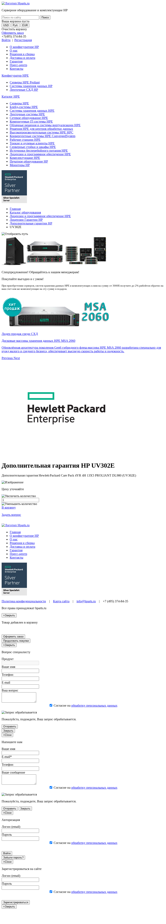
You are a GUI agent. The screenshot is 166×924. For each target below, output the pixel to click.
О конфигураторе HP (24, 47)
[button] (8, 358)
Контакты (16, 68)
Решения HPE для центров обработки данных (41, 128)
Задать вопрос (11, 514)
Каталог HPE (11, 96)
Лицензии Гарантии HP (26, 219)
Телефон (7, 674)
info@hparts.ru (86, 601)
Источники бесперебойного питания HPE (39, 150)
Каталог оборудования (25, 212)
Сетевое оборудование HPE (29, 118)
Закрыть (8, 730)
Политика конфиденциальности (24, 601)
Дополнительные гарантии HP (31, 223)
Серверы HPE (19, 103)
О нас (14, 50)
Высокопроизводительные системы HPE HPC (41, 132)
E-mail (6, 682)
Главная (15, 209)
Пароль (7, 834)
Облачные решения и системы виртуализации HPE (45, 125)
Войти (6, 40)
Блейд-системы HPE (24, 107)
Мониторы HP (20, 165)
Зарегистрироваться (15, 902)
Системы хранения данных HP (31, 86)
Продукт (8, 659)
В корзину (9, 507)
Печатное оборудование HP (29, 161)
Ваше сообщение (13, 772)
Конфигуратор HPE (15, 75)
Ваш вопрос (10, 690)
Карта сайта (61, 601)
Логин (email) (11, 826)
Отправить (9, 726)
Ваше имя (8, 666)
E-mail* (7, 756)
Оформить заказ (13, 32)
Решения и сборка (22, 54)
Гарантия (16, 61)
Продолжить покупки (16, 640)
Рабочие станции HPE (25, 139)
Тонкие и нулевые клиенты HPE (32, 143)
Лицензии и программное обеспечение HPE (40, 154)
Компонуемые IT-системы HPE (31, 121)
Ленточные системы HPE (27, 114)
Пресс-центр (18, 65)
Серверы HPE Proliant (25, 82)
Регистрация (23, 40)
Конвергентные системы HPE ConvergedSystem (42, 136)
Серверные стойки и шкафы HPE (33, 147)
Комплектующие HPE (25, 158)
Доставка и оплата (22, 57)
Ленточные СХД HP (24, 89)
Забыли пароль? (13, 857)
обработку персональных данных (94, 705)
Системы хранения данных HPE (32, 110)
